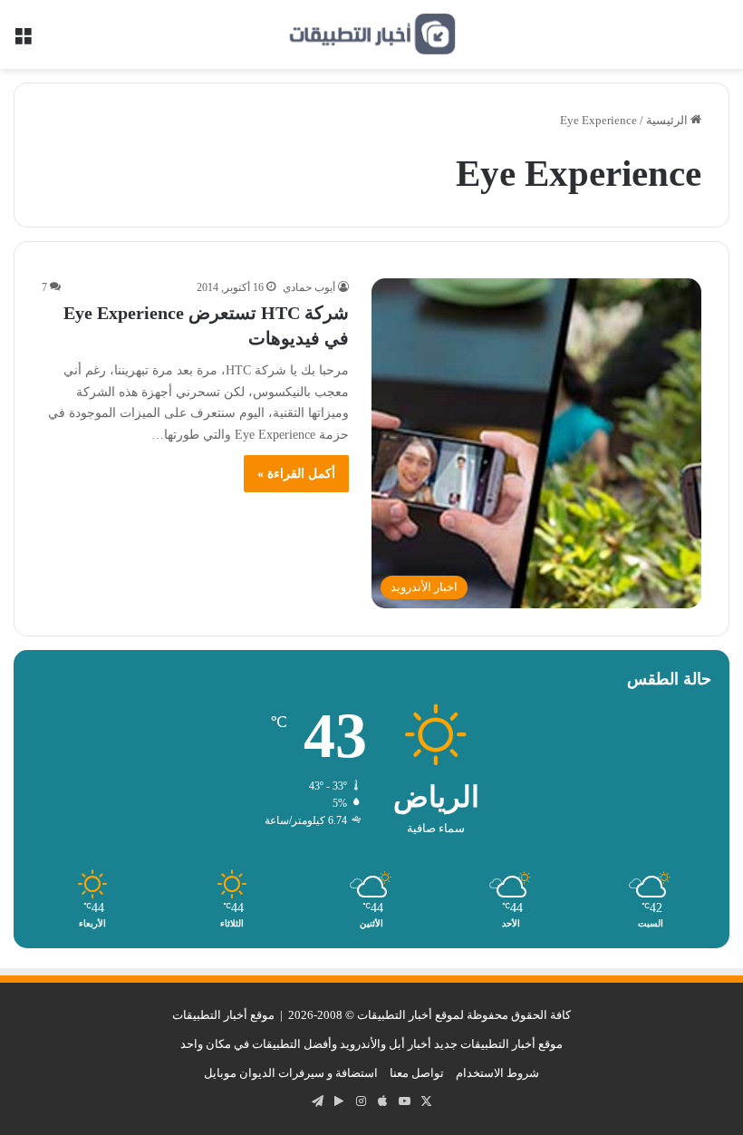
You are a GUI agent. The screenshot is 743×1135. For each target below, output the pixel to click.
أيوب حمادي (309, 287)
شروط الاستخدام (497, 1073)
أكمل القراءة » (296, 473)
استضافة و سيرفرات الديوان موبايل (291, 1073)
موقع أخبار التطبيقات (223, 1015)
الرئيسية (668, 120)
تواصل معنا (417, 1073)
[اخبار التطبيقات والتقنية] (371, 34)
